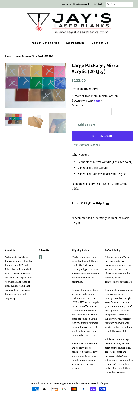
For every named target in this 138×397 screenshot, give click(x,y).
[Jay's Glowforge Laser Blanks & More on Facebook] (40, 257)
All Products (75, 43)
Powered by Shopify (98, 383)
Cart (100, 4)
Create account (81, 4)
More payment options (87, 144)
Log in (65, 4)
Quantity (77, 105)
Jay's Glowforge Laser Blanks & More (68, 383)
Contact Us (100, 43)
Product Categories (44, 43)
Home (8, 56)
